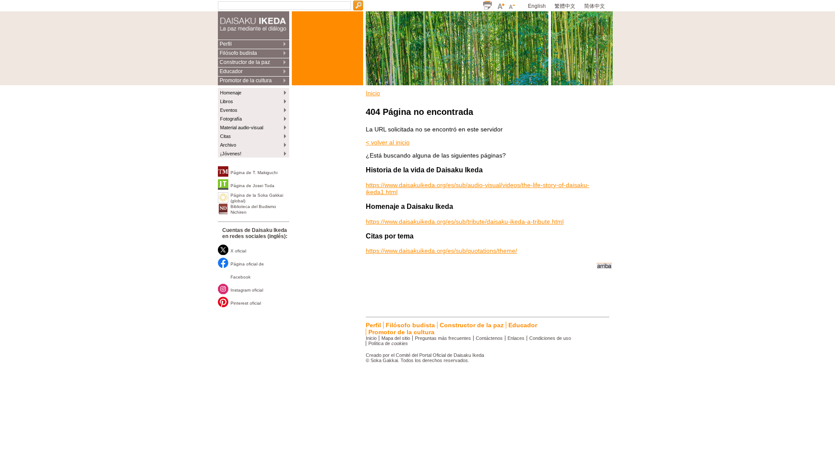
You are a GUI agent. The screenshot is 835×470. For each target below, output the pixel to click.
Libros (226, 101)
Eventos (228, 110)
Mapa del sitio (395, 338)
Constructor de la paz (245, 62)
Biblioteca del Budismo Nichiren (253, 209)
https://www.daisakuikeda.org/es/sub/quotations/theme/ (441, 250)
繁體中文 (564, 6)
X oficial (238, 250)
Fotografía (231, 118)
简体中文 (594, 6)
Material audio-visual (241, 127)
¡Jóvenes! (230, 153)
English (537, 6)
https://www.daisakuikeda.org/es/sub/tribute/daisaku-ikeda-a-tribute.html (465, 221)
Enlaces (516, 338)
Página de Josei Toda (252, 185)
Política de (388, 343)
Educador (231, 71)
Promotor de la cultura (246, 80)
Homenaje (230, 92)
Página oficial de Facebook (247, 270)
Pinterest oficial (245, 303)
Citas (225, 136)
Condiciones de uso (550, 338)
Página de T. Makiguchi (253, 172)
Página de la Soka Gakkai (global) (256, 198)
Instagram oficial (246, 290)
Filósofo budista (238, 53)
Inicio (373, 93)
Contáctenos (489, 338)
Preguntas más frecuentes (443, 338)
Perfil (226, 44)
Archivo (228, 145)
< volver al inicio (388, 142)
